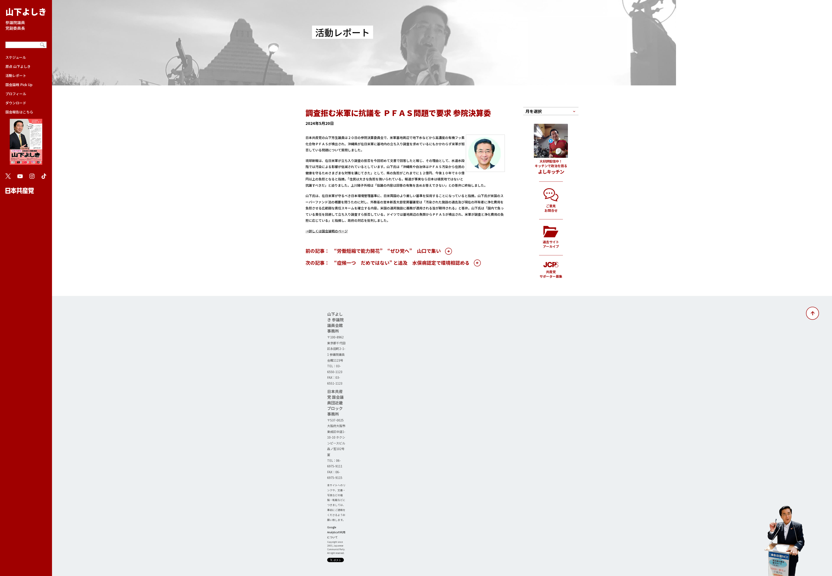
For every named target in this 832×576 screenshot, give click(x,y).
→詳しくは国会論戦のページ (327, 231)
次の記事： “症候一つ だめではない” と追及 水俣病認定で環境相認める (388, 262)
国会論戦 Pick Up (18, 84)
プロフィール (15, 93)
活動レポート (15, 75)
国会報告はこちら (19, 111)
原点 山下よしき (18, 66)
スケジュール (15, 57)
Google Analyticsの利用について (336, 532)
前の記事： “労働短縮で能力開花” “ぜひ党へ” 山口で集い (373, 250)
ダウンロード (15, 102)
